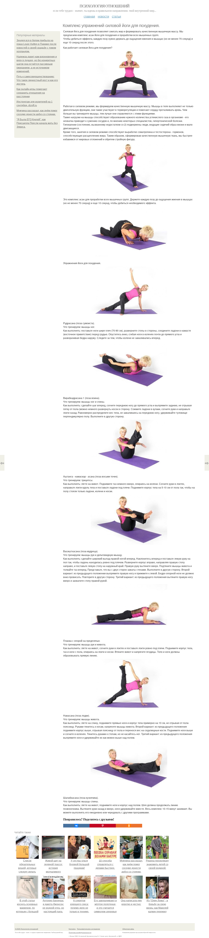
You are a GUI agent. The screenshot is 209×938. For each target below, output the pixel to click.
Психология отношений (104, 5)
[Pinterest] (103, 825)
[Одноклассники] (129, 825)
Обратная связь (128, 929)
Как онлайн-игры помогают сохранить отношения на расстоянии (32, 93)
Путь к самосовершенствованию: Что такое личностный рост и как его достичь (37, 80)
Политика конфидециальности (80, 932)
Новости (103, 16)
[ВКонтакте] (76, 825)
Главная (89, 16)
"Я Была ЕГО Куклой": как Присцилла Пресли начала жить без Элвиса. (37, 123)
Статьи (116, 16)
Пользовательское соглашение (88, 929)
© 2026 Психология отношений (26, 929)
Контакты (72, 929)
